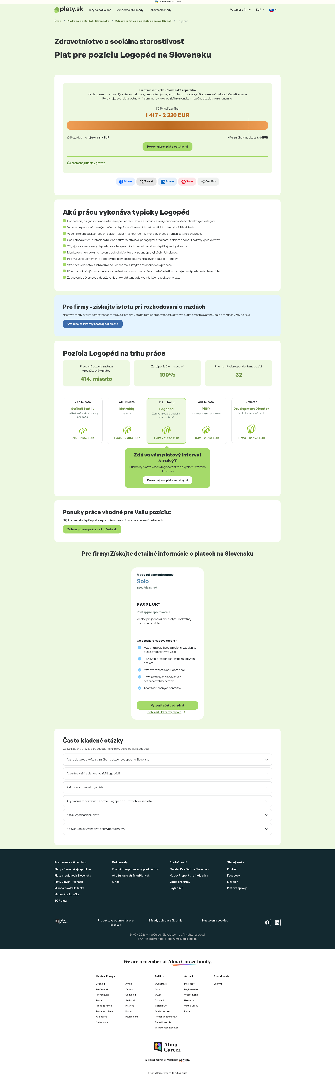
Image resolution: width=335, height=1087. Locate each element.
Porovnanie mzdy (160, 10)
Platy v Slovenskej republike (72, 869)
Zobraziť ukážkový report (164, 712)
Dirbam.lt (160, 1000)
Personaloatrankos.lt (166, 1016)
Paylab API (176, 888)
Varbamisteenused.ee (166, 1027)
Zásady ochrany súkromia (165, 920)
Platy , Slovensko (88, 21)
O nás (116, 882)
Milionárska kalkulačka (69, 888)
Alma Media (180, 938)
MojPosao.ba (191, 989)
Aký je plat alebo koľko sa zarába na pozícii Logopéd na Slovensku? (109, 759)
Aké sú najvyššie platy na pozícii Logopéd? (93, 773)
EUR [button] (259, 9)
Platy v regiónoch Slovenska (72, 875)
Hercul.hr (189, 1000)
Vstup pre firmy (240, 9)
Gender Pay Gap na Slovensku (189, 869)
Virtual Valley (191, 1005)
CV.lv (158, 989)
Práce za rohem (104, 1011)
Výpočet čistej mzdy (130, 10)
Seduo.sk (130, 1000)
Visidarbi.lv (161, 1005)
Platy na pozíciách (99, 10)
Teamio (129, 989)
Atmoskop (101, 1016)
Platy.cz (129, 1005)
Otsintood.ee (162, 1011)
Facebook (233, 875)
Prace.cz (101, 1000)
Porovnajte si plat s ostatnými (167, 146)
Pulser (187, 1011)
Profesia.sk (102, 989)
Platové (237, 888)
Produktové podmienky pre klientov (135, 869)
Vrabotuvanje (191, 994)
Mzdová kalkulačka (66, 894)
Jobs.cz (100, 983)
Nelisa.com (102, 1022)
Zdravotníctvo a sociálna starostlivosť (143, 21)
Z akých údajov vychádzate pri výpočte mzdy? (96, 829)
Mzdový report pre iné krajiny (189, 875)
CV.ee (158, 994)
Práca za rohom (104, 1005)
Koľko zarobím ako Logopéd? (85, 787)
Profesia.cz (102, 994)
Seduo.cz (130, 994)
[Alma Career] (167, 1047)
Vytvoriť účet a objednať (167, 705)
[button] (273, 10)
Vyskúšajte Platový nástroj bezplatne (92, 324)
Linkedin (232, 882)
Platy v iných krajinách (68, 882)
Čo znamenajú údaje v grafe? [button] (86, 163)
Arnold (128, 983)
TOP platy (60, 900)
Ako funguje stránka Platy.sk (131, 875)
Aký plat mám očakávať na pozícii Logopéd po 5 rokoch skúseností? (109, 801)
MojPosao (189, 983)
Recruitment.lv (163, 1022)
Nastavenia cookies (215, 920)
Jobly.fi (218, 983)
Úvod (58, 21)
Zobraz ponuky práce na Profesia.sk (92, 529)
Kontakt (232, 869)
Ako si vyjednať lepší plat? (83, 815)
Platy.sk (129, 1011)
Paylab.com (131, 1016)
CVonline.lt (161, 983)
